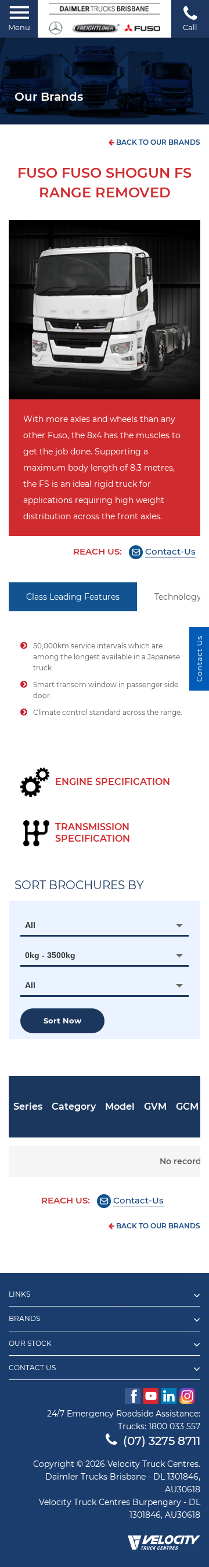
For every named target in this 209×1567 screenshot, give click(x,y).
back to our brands (157, 142)
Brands (24, 1319)
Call (190, 27)
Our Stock (30, 1344)
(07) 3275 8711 (161, 1441)
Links (19, 1294)
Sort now (62, 1020)
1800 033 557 (174, 1426)
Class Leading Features (73, 597)
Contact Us (32, 1368)
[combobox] (104, 925)
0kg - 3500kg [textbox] (50, 955)
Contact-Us (170, 551)
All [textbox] (30, 925)
